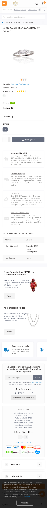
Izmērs (6, 124)
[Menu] (4, 3)
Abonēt (37, 377)
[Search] (4, 17)
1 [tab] (21, 80)
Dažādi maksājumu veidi (20, 213)
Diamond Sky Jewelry (19, 84)
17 (5, 129)
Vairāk (9, 296)
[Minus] (9, 141)
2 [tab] (23, 80)
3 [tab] (25, 80)
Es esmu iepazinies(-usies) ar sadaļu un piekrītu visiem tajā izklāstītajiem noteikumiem (25, 383)
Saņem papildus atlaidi (19, 153)
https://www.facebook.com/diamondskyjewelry (20, 437)
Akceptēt (25, 503)
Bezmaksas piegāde (18, 174)
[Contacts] (36, 3)
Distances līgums (36, 382)
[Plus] (9, 138)
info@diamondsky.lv (23, 442)
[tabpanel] (23, 55)
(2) (15, 91)
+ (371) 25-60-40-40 (25, 393)
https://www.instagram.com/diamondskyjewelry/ (26, 437)
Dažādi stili (15, 193)
